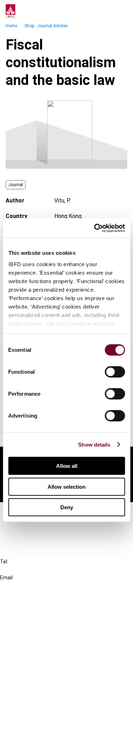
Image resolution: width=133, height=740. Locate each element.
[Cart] (106, 11)
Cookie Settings (34, 717)
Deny (66, 507)
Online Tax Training (37, 633)
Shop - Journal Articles (46, 25)
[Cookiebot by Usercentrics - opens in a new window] (95, 228)
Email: (6, 577)
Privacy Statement (38, 691)
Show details (94, 444)
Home (11, 25)
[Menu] (120, 11)
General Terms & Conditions (48, 679)
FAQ (19, 524)
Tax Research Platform (43, 621)
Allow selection (66, 486)
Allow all (66, 466)
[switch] (115, 372)
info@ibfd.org (17, 585)
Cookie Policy (31, 704)
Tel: (4, 561)
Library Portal (31, 646)
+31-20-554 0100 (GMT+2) (34, 569)
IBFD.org (24, 608)
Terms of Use (31, 730)
